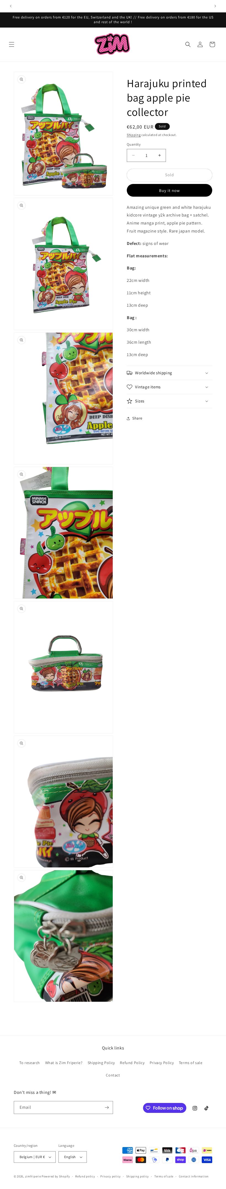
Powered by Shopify (56, 1176)
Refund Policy (132, 1062)
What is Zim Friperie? (64, 1062)
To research (29, 1062)
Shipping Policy (101, 1062)
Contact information (194, 1176)
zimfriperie (33, 1176)
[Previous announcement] (11, 6)
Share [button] (137, 418)
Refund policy (85, 1176)
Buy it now (169, 190)
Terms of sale (191, 1062)
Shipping (134, 135)
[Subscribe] (107, 1107)
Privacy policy (110, 1176)
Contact (113, 1075)
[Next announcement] (215, 6)
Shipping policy (137, 1176)
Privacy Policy (162, 1062)
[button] (12, 44)
